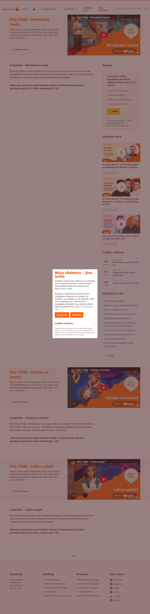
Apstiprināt (62, 315)
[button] (75, 323)
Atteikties (76, 315)
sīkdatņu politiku (66, 289)
